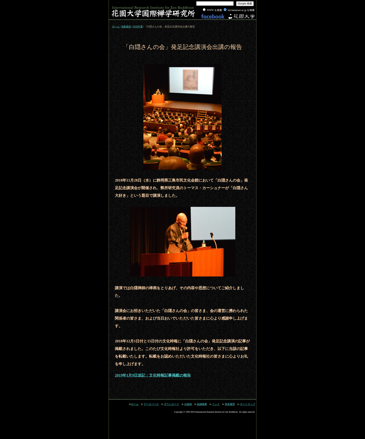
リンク (216, 404)
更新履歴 (230, 404)
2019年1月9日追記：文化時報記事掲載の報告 (153, 375)
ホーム (116, 26)
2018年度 (138, 26)
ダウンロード (171, 404)
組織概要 (202, 404)
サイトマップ (247, 404)
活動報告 (126, 26)
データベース (151, 404)
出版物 (188, 404)
